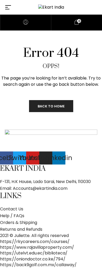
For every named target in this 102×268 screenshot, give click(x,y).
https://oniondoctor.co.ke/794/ (32, 259)
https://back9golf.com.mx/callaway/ (38, 265)
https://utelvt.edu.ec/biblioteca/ (33, 253)
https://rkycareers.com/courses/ (35, 242)
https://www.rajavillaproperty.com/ (37, 247)
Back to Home (51, 106)
